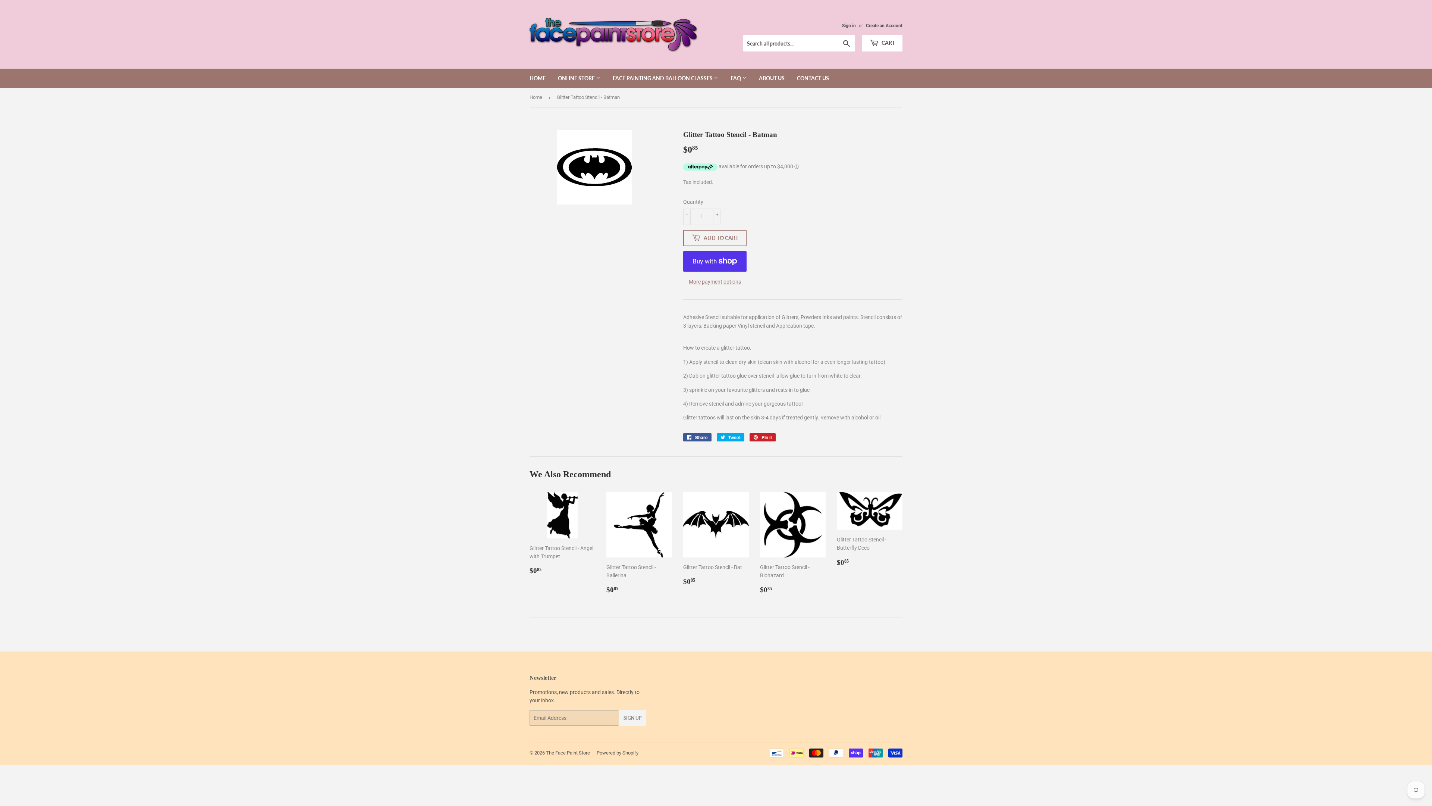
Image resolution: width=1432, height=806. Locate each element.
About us (772, 78)
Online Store (577, 78)
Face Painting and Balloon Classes (663, 78)
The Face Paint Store (568, 753)
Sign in (849, 25)
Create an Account (884, 25)
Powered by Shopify (617, 753)
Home (538, 78)
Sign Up (632, 718)
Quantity (693, 202)
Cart (887, 43)
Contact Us (813, 78)
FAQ (736, 78)
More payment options (715, 282)
